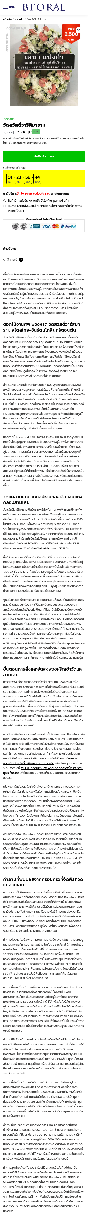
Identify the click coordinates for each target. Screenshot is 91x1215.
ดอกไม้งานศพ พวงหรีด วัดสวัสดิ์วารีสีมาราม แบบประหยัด (40, 761)
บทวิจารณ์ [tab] (12, 259)
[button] (79, 30)
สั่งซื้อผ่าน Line (44, 156)
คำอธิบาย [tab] (9, 248)
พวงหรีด (19, 19)
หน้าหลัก (7, 19)
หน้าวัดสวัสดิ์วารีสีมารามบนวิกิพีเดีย (48, 548)
